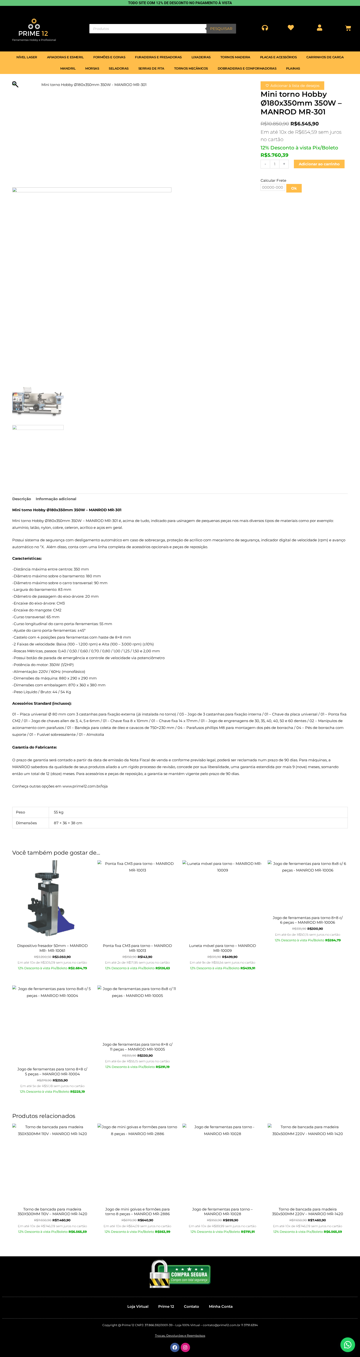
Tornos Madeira (235, 57)
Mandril (68, 68)
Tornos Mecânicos (191, 68)
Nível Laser (26, 57)
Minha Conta (221, 1306)
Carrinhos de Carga (325, 57)
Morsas (92, 68)
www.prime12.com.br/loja (85, 786)
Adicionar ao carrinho (319, 164)
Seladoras (119, 68)
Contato (191, 1306)
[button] (347, 1344)
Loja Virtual (137, 1306)
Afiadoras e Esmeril (65, 57)
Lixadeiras (201, 57)
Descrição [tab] (21, 499)
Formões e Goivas (109, 57)
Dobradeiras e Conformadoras (247, 68)
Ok (294, 188)
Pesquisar (221, 28)
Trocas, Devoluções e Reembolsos (180, 1335)
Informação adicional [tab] (56, 499)
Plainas (293, 68)
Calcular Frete (273, 180)
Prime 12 (166, 1306)
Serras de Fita (151, 68)
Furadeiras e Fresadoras (158, 57)
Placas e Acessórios (278, 57)
